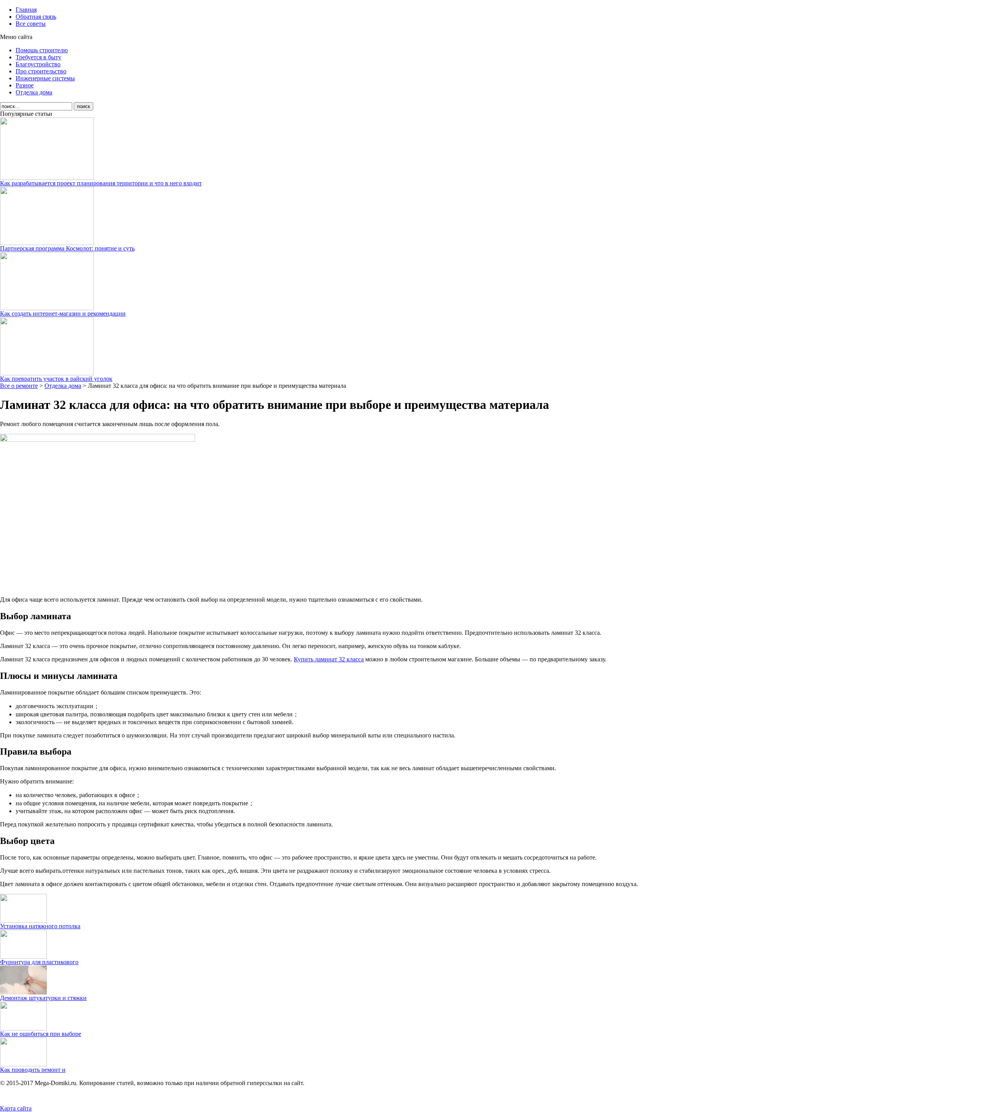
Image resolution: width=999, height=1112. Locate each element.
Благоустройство (38, 64)
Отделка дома (34, 92)
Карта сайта (16, 1108)
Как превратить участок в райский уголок (56, 378)
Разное (25, 85)
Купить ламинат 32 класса (329, 659)
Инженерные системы (45, 78)
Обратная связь (36, 16)
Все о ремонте (19, 385)
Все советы (31, 23)
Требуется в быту (38, 57)
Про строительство (41, 71)
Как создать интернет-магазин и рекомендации (63, 313)
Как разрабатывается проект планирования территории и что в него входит (101, 183)
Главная (26, 9)
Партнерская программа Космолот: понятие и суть (67, 248)
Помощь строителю (42, 50)
